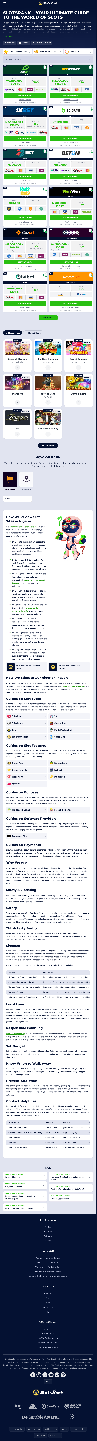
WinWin (48, 1236)
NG (46, 1381)
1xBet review (25, 142)
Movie (48, 1302)
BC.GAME (48, 1231)
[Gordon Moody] (72, 1406)
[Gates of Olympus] (17, 355)
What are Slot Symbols (48, 1262)
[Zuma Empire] (78, 390)
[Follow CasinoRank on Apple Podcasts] (63, 1374)
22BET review (25, 180)
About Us (48, 1329)
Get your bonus (25, 95)
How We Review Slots (48, 1347)
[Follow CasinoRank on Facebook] (32, 1374)
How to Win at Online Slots (48, 1271)
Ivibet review (25, 307)
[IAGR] (19, 1406)
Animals (48, 1293)
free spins (27, 580)
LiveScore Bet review (71, 307)
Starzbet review (25, 266)
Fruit (48, 1298)
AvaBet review (25, 99)
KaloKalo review (25, 222)
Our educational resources (73, 686)
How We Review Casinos (48, 1338)
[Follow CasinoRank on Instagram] (38, 1374)
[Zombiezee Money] (48, 424)
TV (48, 1311)
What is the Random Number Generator (48, 1276)
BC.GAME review (71, 142)
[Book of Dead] (48, 390)
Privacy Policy (48, 1333)
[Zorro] (17, 424)
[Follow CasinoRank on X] (44, 1374)
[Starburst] (17, 390)
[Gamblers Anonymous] (33, 1406)
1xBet (48, 1227)
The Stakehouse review (71, 266)
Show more (47, 318)
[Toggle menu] (4, 3)
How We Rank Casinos (48, 1342)
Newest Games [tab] (34, 333)
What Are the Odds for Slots (48, 1267)
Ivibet (48, 1240)
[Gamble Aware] (43, 1416)
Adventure (48, 1307)
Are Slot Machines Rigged (48, 1258)
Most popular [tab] (14, 333)
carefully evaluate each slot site (22, 527)
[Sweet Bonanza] (78, 355)
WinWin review (71, 222)
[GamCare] (50, 1406)
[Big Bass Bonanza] (48, 355)
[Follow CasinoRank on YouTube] (51, 1374)
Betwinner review (71, 99)
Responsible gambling (15, 1034)
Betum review (71, 180)
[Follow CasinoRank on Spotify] (57, 1374)
